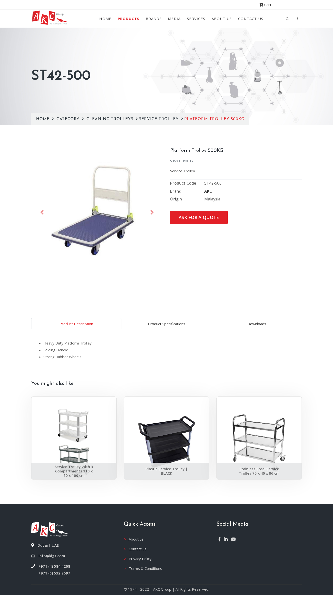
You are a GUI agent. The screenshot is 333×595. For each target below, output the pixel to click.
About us (222, 18)
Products (128, 18)
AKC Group (162, 589)
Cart (267, 4)
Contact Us (250, 18)
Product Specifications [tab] (166, 323)
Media (174, 18)
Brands (154, 18)
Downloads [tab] (256, 323)
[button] (42, 212)
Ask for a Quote (199, 217)
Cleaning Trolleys (111, 119)
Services (196, 18)
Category (69, 119)
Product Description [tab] (76, 323)
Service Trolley (159, 119)
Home (105, 18)
